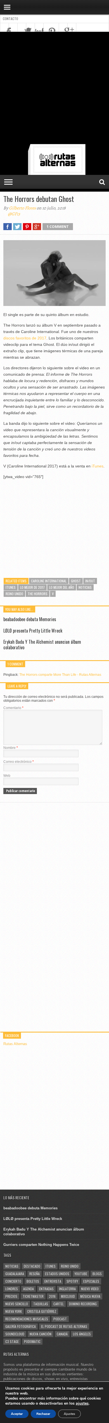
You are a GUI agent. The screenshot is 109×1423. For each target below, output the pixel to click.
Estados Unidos (57, 1273)
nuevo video (90, 1288)
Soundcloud (14, 1334)
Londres (11, 1288)
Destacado (32, 1266)
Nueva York (13, 1311)
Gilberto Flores (22, 208)
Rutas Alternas (15, 1044)
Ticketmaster (33, 1296)
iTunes (97, 466)
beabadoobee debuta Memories (29, 619)
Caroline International (49, 580)
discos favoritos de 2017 (24, 338)
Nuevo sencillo (16, 1303)
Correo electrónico (18, 762)
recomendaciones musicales (26, 1318)
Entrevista (52, 1281)
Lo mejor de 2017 (32, 587)
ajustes (82, 1403)
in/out (90, 580)
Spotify (72, 1281)
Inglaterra (67, 1288)
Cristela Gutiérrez (41, 1311)
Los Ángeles (82, 1334)
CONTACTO (10, 18)
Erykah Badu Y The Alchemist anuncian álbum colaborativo (42, 644)
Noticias (85, 587)
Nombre (10, 748)
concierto (13, 1281)
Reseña (34, 1273)
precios (11, 1296)
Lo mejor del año (61, 587)
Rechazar (43, 1414)
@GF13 (14, 214)
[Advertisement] (54, 89)
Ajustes (69, 1414)
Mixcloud (68, 1296)
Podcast (60, 1318)
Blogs (97, 1273)
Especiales (91, 1281)
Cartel (58, 1303)
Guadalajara (14, 1273)
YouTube (81, 1273)
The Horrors (38, 593)
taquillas (40, 1303)
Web (6, 776)
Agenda (28, 1288)
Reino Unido (14, 593)
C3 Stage (12, 1341)
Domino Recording (83, 1303)
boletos (33, 1281)
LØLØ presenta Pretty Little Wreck (32, 630)
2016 (52, 1296)
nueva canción (40, 1334)
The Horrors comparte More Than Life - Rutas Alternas (60, 675)
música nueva (90, 1296)
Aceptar (17, 1414)
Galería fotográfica (20, 1326)
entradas (46, 1288)
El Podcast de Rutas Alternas (64, 1326)
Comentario (13, 708)
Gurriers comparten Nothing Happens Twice (41, 1245)
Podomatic (32, 1341)
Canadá (62, 1334)
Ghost (76, 580)
